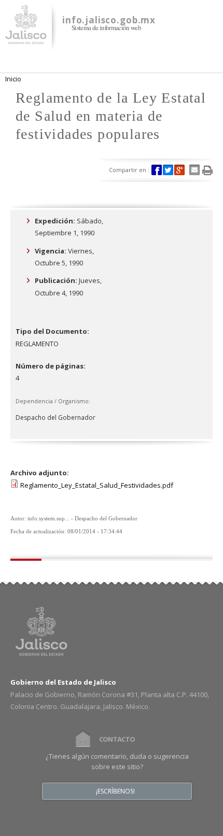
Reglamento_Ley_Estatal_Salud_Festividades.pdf (96, 485)
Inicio (13, 78)
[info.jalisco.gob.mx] (26, 37)
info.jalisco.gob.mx (109, 20)
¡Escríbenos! (115, 791)
